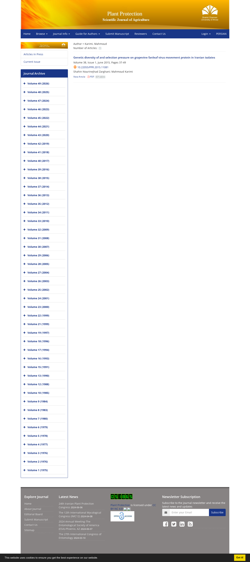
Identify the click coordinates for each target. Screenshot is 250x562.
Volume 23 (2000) (38, 307)
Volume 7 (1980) (37, 418)
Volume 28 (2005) (38, 264)
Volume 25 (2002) (38, 289)
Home (27, 33)
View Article (79, 76)
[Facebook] (166, 524)
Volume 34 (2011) (38, 212)
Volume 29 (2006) (38, 255)
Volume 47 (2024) (38, 100)
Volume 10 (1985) (38, 393)
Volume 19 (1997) (38, 332)
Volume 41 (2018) (38, 152)
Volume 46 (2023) (38, 109)
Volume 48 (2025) (38, 92)
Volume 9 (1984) (37, 401)
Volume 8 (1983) (37, 410)
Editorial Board (33, 514)
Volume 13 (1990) (38, 375)
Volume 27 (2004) (38, 272)
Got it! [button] (239, 557)
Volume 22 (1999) (38, 315)
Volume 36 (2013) (38, 195)
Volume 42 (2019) (38, 143)
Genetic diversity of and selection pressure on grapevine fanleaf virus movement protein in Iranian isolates (144, 57)
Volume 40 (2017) (38, 161)
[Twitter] (174, 524)
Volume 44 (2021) (38, 126)
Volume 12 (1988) (38, 384)
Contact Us (159, 33)
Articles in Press (33, 54)
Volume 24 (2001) (38, 298)
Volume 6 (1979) (37, 427)
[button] (99, 558)
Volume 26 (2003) (38, 281)
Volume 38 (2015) (38, 178)
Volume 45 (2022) (38, 118)
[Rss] (190, 524)
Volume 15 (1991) (38, 367)
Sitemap (29, 530)
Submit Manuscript (117, 33)
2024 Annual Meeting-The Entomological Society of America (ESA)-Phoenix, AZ (79, 525)
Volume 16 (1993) (38, 358)
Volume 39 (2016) (38, 169)
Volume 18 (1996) (38, 341)
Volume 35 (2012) (38, 203)
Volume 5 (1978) (37, 435)
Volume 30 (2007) (38, 246)
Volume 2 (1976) (37, 461)
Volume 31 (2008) (38, 238)
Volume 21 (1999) (38, 324)
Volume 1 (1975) (37, 470)
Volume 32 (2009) (38, 229)
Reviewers (141, 33)
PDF (97, 76)
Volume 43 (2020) (38, 135)
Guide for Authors (86, 33)
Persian (221, 33)
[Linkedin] (183, 524)
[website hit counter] (122, 496)
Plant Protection (121, 505)
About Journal (32, 509)
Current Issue (32, 61)
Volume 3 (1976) (37, 453)
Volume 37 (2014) (38, 186)
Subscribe (217, 512)
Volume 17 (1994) (38, 350)
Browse (41, 33)
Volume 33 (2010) (38, 221)
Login (205, 33)
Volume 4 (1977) (37, 444)
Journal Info (60, 33)
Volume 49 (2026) (38, 83)
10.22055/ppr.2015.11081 (93, 67)
